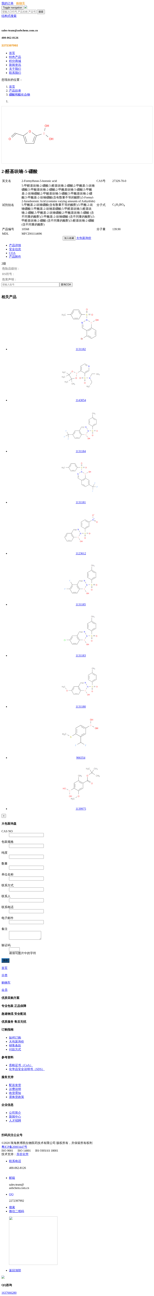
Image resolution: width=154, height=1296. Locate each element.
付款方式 (15, 1049)
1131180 (81, 706)
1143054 (81, 400)
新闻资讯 (15, 64)
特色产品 (15, 57)
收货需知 (15, 1093)
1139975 (81, 808)
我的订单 (8, 3)
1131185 (81, 604)
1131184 (81, 451)
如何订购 (15, 1037)
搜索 (40, 11)
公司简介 (15, 1112)
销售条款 (15, 1045)
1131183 (81, 655)
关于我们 (15, 68)
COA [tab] (12, 253)
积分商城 (15, 61)
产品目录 (15, 90)
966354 (80, 757)
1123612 (81, 553)
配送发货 (15, 1085)
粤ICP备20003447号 (14, 1146)
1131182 (81, 349)
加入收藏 (69, 238)
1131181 (81, 502)
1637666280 (9, 1292)
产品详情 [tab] (15, 245)
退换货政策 (16, 1096)
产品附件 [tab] (15, 256)
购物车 (20, 3)
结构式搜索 (9, 15)
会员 (5, 989)
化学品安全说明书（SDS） (27, 1069)
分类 (5, 975)
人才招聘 (15, 1120)
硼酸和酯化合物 (19, 94)
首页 (12, 53)
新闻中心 (15, 1116)
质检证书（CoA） (21, 1065)
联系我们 (15, 72)
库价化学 (23, 1154)
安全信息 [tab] (15, 249)
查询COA (66, 284)
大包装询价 (83, 238)
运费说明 (15, 1089)
